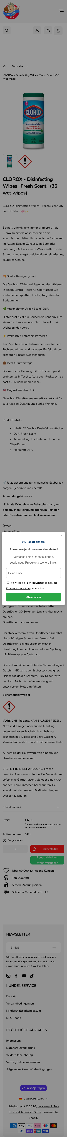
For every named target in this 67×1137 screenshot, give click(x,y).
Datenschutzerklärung (18, 588)
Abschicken (33, 597)
